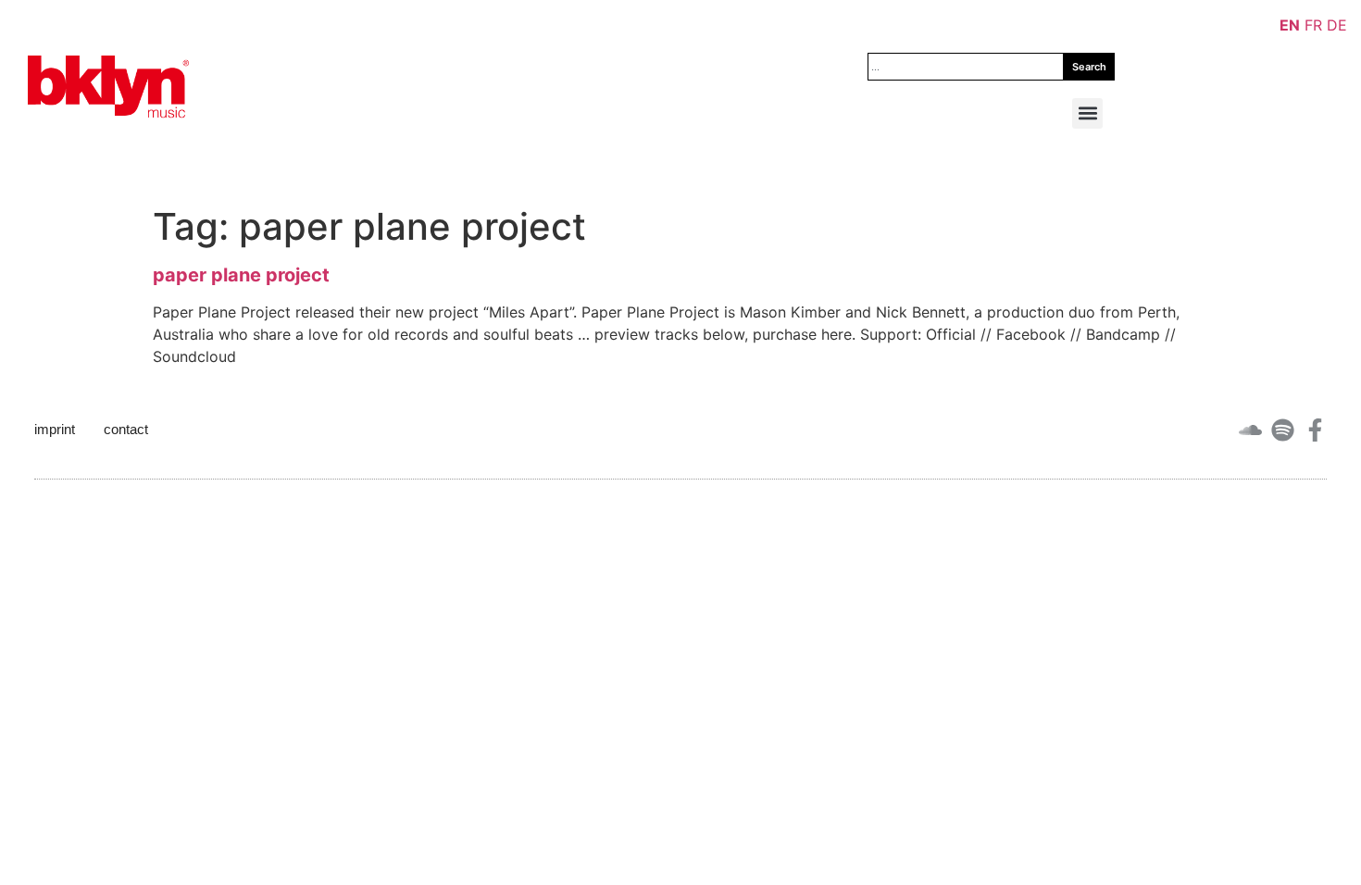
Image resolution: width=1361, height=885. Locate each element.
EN (1290, 25)
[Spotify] (1282, 430)
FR (1313, 25)
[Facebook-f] (1315, 430)
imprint (54, 429)
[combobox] (966, 67)
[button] (1087, 113)
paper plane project (241, 275)
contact (126, 429)
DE (1337, 25)
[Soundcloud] (1250, 430)
